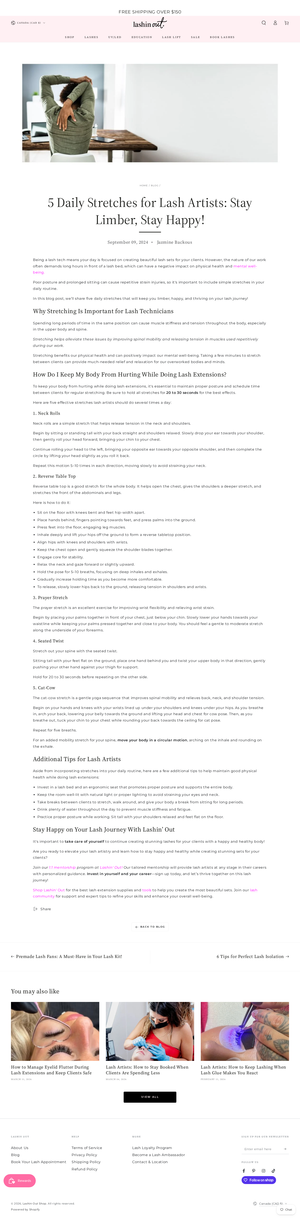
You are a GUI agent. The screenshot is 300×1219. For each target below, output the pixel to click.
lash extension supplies (111, 890)
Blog (155, 185)
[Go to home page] (150, 23)
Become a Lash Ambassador (158, 1155)
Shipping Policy (86, 1162)
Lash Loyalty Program (152, 1148)
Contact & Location (150, 1162)
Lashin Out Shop (34, 1203)
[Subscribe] (286, 1149)
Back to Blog (152, 926)
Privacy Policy (84, 1155)
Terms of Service (87, 1148)
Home (144, 185)
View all (150, 1096)
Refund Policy (85, 1169)
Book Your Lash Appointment (39, 1162)
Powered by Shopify (25, 1209)
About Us (20, 1148)
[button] (263, 23)
